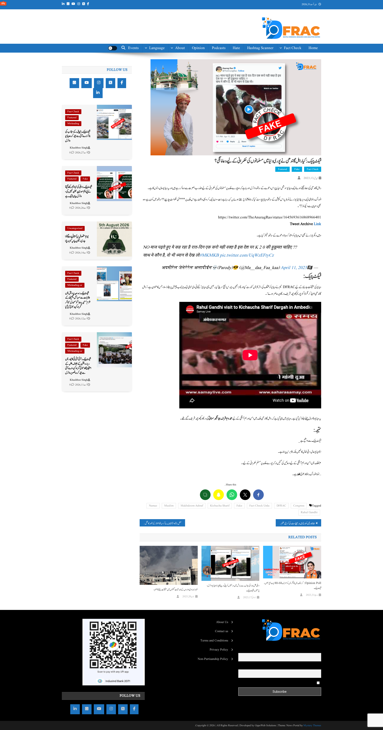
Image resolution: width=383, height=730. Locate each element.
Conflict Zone (290, 88)
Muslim (169, 506)
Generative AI (290, 58)
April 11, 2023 (294, 268)
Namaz (153, 506)
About (180, 48)
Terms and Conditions (214, 640)
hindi (160, 58)
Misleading (73, 123)
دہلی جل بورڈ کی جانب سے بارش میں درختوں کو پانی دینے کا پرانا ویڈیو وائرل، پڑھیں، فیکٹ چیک (233, 588)
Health (296, 78)
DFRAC (281, 506)
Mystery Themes (312, 725)
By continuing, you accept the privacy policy (288, 682)
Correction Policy (171, 104)
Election (294, 68)
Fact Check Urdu (259, 506)
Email (317, 666)
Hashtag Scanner (260, 48)
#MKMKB (209, 255)
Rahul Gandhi (309, 512)
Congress (298, 506)
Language (157, 48)
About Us (222, 622)
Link (317, 224)
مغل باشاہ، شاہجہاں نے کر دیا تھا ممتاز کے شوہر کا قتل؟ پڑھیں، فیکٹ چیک (161, 523)
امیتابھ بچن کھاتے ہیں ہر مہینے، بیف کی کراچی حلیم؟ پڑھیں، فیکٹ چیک (295, 523)
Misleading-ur (74, 285)
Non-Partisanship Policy (213, 659)
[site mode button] (112, 48)
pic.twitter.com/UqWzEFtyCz (247, 255)
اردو (163, 78)
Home (313, 48)
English (159, 68)
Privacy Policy (219, 649)
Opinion (198, 48)
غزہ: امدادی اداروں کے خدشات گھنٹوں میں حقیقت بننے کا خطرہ (176, 589)
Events (133, 48)
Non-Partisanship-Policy (170, 91)
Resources (177, 114)
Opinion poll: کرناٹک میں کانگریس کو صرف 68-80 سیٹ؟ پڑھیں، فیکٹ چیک (292, 585)
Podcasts (219, 48)
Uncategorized (74, 228)
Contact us (176, 134)
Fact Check (292, 48)
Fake (296, 169)
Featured (282, 169)
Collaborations (173, 124)
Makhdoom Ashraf (192, 506)
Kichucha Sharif (219, 506)
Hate (236, 48)
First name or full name (306, 650)
